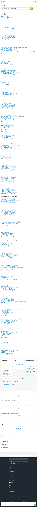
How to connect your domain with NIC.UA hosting (8, 202)
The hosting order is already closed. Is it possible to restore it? (9, 332)
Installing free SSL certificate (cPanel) (6, 234)
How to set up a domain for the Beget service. (7, 189)
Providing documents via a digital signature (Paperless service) (6, 366)
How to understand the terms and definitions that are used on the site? (11, 65)
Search (31, 8)
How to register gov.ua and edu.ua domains (7, 96)
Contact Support (18, 455)
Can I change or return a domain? (6, 94)
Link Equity (16, 363)
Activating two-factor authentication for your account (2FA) (9, 36)
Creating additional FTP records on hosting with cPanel (9, 269)
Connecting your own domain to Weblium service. (8, 191)
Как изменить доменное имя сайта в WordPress (8, 355)
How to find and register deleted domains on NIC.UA (8, 105)
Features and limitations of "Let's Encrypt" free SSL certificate (9, 231)
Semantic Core (17, 365)
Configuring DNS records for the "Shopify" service (8, 169)
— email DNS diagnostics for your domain (12, 384)
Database (2, 24)
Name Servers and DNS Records (5, 18)
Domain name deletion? (4, 95)
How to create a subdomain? (5, 203)
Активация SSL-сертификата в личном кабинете (8, 236)
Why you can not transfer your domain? (6, 138)
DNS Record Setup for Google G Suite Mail (7, 158)
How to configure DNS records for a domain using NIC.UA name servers (11, 200)
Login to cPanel (3, 242)
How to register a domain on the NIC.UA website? (8, 104)
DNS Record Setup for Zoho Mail (6, 157)
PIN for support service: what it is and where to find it (8, 53)
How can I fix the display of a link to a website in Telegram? (9, 342)
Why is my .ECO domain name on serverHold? (7, 119)
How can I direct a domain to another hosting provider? (9, 199)
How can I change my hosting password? (7, 322)
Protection (11, 482)
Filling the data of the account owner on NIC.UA (8, 49)
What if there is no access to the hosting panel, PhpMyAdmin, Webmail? (11, 319)
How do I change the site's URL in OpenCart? (7, 351)
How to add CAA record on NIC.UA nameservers (8, 214)
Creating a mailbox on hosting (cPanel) (6, 246)
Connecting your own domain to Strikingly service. (8, 190)
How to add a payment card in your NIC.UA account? (8, 70)
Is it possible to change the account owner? (7, 50)
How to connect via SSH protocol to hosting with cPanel (9, 266)
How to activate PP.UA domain (5, 90)
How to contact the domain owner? (6, 61)
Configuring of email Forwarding (5, 310)
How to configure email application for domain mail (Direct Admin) (10, 309)
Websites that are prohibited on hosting (6, 318)
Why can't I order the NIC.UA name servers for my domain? (9, 209)
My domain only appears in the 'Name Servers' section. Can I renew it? (11, 123)
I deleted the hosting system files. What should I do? (8, 330)
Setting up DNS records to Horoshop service (7, 176)
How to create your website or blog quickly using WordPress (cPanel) (10, 255)
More (10, 487)
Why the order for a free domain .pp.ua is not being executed (9, 108)
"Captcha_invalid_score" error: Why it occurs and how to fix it (9, 34)
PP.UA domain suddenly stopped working (7, 107)
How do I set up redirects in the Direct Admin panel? (8, 290)
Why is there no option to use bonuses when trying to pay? (9, 72)
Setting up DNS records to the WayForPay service (8, 193)
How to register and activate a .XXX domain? (7, 91)
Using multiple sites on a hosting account (7, 312)
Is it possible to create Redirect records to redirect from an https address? (11, 222)
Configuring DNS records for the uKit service (7, 178)
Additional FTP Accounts (4, 302)
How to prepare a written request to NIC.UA (7, 28)
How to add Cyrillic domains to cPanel (6, 252)
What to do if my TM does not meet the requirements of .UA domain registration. (12, 116)
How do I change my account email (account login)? (8, 35)
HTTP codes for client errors (5, 334)
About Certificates (18, 428)
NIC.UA (2, 1)
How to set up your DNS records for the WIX (7, 164)
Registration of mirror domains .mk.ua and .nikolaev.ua (8, 115)
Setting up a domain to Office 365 (6, 187)
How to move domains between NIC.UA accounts (8, 136)
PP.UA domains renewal (4, 124)
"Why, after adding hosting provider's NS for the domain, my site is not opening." (12, 188)
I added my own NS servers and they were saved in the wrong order (10, 221)
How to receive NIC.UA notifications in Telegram (8, 60)
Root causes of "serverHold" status (6, 103)
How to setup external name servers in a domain (8, 198)
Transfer (10, 470)
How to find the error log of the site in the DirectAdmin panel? (10, 287)
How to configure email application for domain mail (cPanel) (9, 254)
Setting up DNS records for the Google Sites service (8, 166)
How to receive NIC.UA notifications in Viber (7, 59)
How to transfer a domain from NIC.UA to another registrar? (9, 135)
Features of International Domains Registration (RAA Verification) (10, 102)
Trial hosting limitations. (4, 331)
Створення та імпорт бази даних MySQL (7, 243)
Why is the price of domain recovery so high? (7, 125)
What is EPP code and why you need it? (6, 139)
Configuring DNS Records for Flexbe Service (7, 179)
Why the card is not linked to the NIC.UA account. (8, 71)
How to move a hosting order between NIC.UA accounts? (9, 64)
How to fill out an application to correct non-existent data (9, 48)
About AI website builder (18, 402)
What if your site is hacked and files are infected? (8, 321)
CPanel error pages (3, 268)
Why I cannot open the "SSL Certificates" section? (8, 289)
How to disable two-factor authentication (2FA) (8, 37)
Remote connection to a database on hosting (7, 339)
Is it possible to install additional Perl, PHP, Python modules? (9, 320)
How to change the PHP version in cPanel (7, 257)
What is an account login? (5, 38)
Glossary (10, 495)
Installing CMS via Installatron (5, 313)
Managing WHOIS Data (4, 16)
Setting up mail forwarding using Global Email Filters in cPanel (9, 264)
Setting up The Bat (3, 352)
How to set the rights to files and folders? (7, 353)
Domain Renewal (3, 14)
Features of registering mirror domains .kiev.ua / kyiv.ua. (9, 93)
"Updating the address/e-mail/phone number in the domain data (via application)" (12, 149)
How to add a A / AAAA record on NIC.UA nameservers (9, 210)
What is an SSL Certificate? (5, 232)
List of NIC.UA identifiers (4, 137)
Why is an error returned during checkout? (7, 73)
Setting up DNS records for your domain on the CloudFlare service (10, 223)
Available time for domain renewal (6, 129)
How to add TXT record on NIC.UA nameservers (8, 213)
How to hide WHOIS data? (5, 146)
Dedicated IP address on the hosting (6, 297)
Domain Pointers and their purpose (6, 308)
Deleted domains (11, 471)
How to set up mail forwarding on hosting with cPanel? (9, 263)
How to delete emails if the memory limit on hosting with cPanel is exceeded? (12, 267)
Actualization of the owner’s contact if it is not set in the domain (10, 145)
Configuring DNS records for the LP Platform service (8, 177)
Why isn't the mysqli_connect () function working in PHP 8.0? (9, 350)
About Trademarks (18, 415)
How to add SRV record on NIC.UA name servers (8, 215)
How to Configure (3, 25)
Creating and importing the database (6, 285)
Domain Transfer (3, 15)
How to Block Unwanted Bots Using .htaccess (7, 349)
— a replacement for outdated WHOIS (10, 381)
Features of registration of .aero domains (7, 117)
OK (33, 504)
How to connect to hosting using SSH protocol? (8, 300)
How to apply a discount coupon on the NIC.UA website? (9, 74)
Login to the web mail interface (5, 311)
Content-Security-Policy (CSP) (19, 364)
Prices (10, 467)
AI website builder (11, 477)
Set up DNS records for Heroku (5, 168)
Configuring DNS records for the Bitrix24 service (8, 167)
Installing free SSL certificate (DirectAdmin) (7, 233)
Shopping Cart (33, 1)
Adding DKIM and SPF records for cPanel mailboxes (8, 256)
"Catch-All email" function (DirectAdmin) (7, 296)
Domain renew (3, 128)
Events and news (11, 494)
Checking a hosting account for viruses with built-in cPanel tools (10, 265)
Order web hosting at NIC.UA (5, 323)
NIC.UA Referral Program (4, 63)
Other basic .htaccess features (5, 343)
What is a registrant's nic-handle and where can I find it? (9, 39)
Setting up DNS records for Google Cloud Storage (8, 181)
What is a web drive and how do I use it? (7, 276)
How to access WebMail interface (6, 253)
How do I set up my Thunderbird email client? (7, 354)
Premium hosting (11, 480)
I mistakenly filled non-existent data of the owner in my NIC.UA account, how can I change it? (14, 47)
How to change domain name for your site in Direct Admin (9, 299)
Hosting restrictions (4, 324)
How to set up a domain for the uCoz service (7, 180)
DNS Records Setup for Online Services (6, 17)
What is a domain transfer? (5, 133)
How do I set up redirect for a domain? (6, 201)
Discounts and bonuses (12, 491)
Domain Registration (4, 13)
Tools (9, 474)
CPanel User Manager (4, 277)
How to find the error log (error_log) (6, 275)
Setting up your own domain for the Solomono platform (9, 192)
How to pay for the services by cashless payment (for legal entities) (10, 81)
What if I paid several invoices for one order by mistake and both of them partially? (12, 75)
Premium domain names (4, 92)
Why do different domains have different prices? (8, 106)
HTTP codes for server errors (5, 335)
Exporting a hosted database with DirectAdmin (7, 298)
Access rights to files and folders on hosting (7, 333)
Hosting (10, 476)
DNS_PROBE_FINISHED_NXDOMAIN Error (7, 118)
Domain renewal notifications (5, 126)
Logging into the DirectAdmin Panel (6, 286)
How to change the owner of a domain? (6, 147)
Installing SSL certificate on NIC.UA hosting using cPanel (9, 235)
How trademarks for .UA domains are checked (7, 114)
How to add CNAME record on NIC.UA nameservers (8, 212)
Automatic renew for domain (5, 127)
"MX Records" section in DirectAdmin (6, 288)
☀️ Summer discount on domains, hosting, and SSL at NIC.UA (31, 369)
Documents (10, 490)
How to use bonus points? (5, 82)
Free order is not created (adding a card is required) (8, 40)
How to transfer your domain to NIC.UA (6, 134)
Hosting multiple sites (4, 244)
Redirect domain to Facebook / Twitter (6, 165)
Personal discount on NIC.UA (5, 62)
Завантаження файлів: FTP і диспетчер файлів (8, 245)
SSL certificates (11, 485)
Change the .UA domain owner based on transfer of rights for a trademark (11, 148)
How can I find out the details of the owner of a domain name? (10, 46)
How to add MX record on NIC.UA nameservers (8, 211)
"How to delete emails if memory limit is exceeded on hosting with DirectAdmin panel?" (13, 301)
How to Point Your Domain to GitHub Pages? (7, 170)
